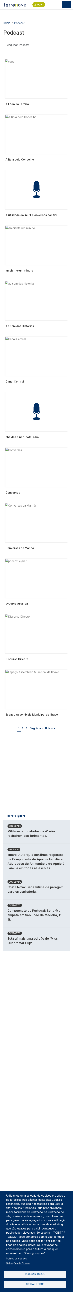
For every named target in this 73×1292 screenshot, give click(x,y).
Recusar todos (35, 1274)
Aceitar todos (35, 1284)
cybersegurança (15, 560)
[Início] (15, 5)
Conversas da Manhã (19, 505)
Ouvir (40, 4)
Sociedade (15, 826)
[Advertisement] (36, 774)
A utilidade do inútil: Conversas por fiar (30, 172)
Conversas (12, 449)
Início (6, 23)
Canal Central (14, 338)
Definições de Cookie (18, 1263)
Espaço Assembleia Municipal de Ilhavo (30, 671)
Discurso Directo (16, 616)
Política (14, 849)
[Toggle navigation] (66, 4)
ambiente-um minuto (18, 227)
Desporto (15, 905)
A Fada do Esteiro (16, 61)
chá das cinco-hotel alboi (21, 394)
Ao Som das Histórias (19, 283)
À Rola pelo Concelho (19, 116)
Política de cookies (16, 1258)
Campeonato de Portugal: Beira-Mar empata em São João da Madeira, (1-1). (35, 915)
